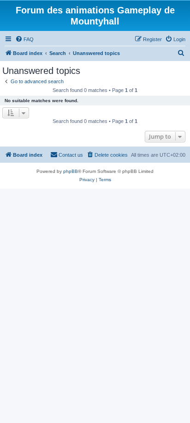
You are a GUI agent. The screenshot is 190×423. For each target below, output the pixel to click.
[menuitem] (24, 39)
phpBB (70, 171)
